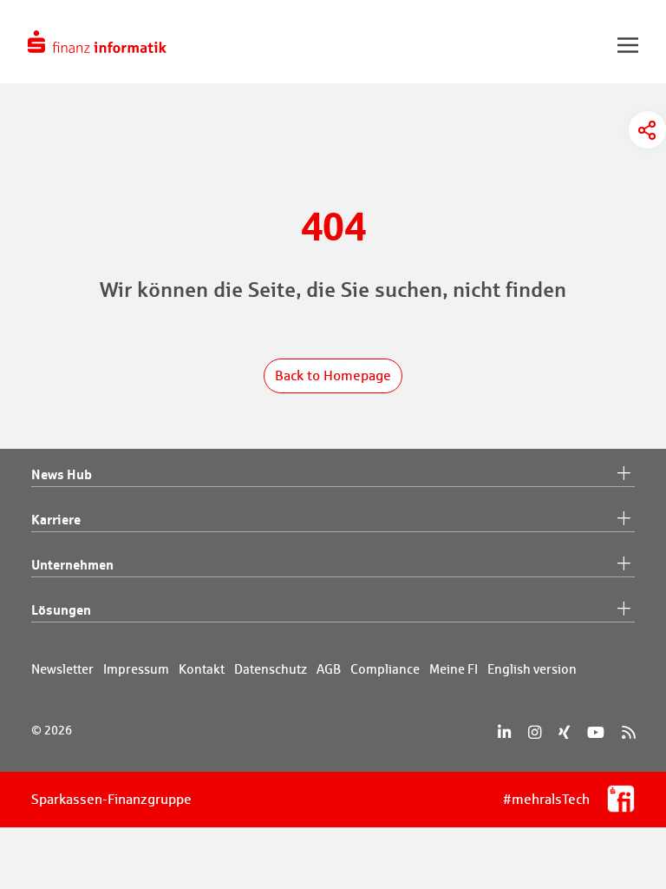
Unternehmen (72, 564)
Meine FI (453, 669)
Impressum (136, 669)
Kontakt (202, 669)
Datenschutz (270, 669)
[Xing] (564, 732)
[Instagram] (534, 732)
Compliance (385, 669)
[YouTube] (595, 732)
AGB (329, 669)
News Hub (61, 474)
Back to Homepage (333, 375)
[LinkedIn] (504, 732)
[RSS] (628, 732)
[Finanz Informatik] (97, 41)
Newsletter (62, 669)
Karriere (56, 519)
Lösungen (61, 609)
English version (532, 669)
